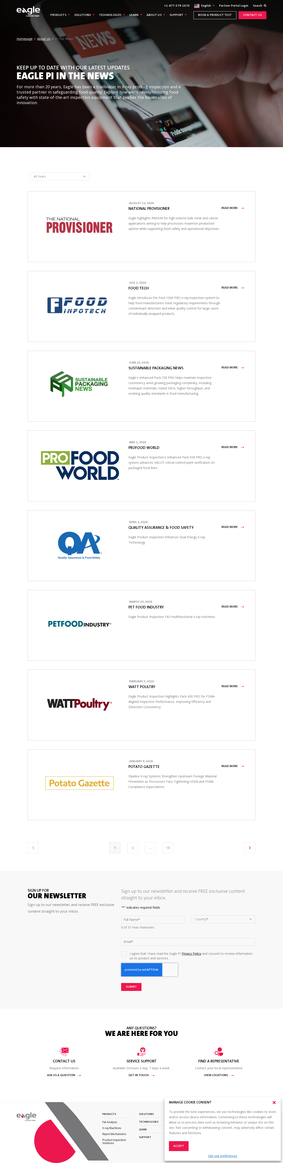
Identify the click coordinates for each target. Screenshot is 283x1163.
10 (168, 848)
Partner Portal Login (233, 6)
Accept (178, 1146)
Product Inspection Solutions (114, 1141)
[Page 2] (249, 847)
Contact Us (252, 15)
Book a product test (215, 15)
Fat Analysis (109, 1122)
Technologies (110, 15)
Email (128, 942)
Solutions (82, 15)
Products (58, 15)
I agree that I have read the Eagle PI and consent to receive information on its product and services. (191, 955)
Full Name (132, 920)
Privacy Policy (191, 953)
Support (176, 15)
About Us (154, 15)
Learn (134, 15)
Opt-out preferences (222, 1156)
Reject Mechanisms (114, 1134)
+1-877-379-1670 (176, 6)
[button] (274, 1102)
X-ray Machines (111, 1128)
